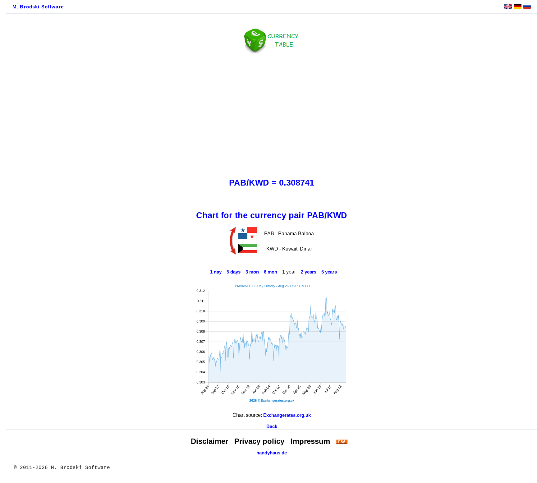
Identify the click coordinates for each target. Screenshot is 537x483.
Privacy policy (259, 441)
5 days (234, 271)
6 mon (270, 271)
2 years (308, 271)
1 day (216, 271)
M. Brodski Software (38, 6)
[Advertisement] (271, 114)
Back (271, 426)
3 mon (252, 271)
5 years (329, 271)
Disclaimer (209, 441)
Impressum (310, 441)
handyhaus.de (271, 452)
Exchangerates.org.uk (287, 415)
